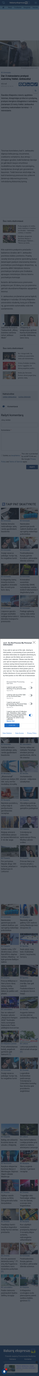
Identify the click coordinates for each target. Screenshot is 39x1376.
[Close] (35, 643)
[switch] (30, 688)
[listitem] (19, 682)
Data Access (19, 733)
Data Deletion (7, 733)
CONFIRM (12, 725)
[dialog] (19, 688)
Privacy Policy (32, 733)
